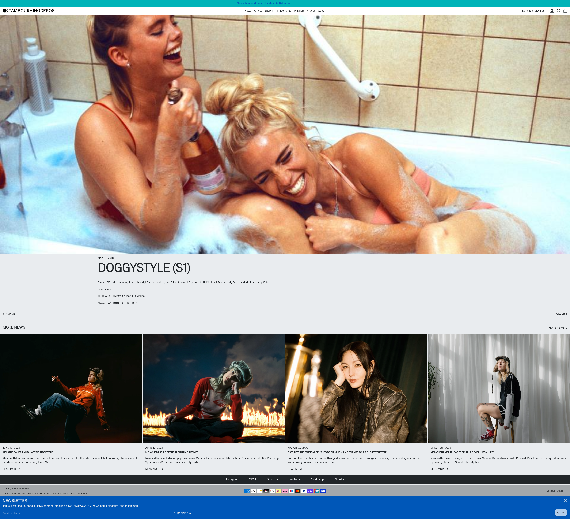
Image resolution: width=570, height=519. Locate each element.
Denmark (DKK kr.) (533, 10)
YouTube (295, 479)
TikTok (252, 479)
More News (557, 327)
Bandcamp (317, 479)
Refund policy (11, 493)
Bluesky (339, 479)
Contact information (79, 493)
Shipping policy (60, 493)
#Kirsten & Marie (123, 296)
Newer (10, 314)
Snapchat (273, 479)
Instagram (232, 479)
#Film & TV (104, 296)
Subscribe (181, 513)
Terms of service (43, 493)
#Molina (140, 296)
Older (560, 314)
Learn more (104, 289)
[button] (559, 11)
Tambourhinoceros (20, 488)
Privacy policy (26, 493)
